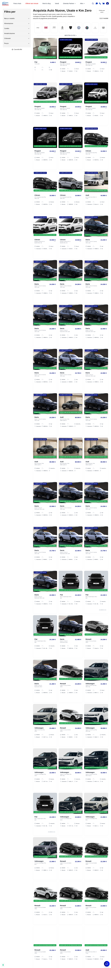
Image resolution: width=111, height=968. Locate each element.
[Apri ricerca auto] (92, 3)
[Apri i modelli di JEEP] (37, 27)
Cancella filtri (18, 49)
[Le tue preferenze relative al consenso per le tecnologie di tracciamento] (3, 965)
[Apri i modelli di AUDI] (103, 27)
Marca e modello (9, 18)
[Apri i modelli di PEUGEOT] (70, 27)
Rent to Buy (46, 3)
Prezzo (6, 43)
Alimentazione (8, 23)
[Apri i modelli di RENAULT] (62, 27)
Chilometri (7, 38)
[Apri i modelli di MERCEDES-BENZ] (95, 27)
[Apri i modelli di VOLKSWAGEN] (78, 27)
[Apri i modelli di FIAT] (46, 27)
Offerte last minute (31, 3)
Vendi (57, 3)
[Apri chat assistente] (107, 964)
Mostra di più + (71, 35)
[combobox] (102, 11)
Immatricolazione (9, 33)
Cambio (6, 28)
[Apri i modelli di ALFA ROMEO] (87, 27)
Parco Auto (17, 3)
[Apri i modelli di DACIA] (54, 27)
